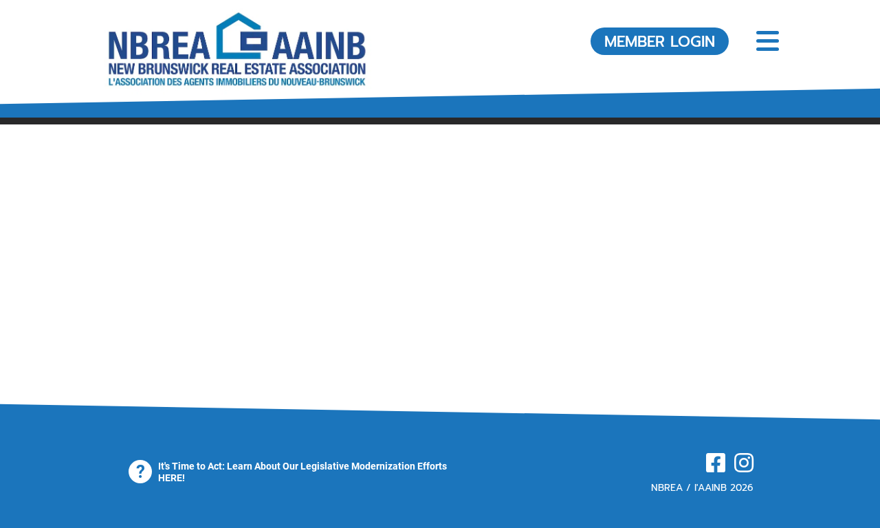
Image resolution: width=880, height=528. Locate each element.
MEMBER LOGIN (659, 41)
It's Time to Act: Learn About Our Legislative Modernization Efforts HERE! (302, 472)
